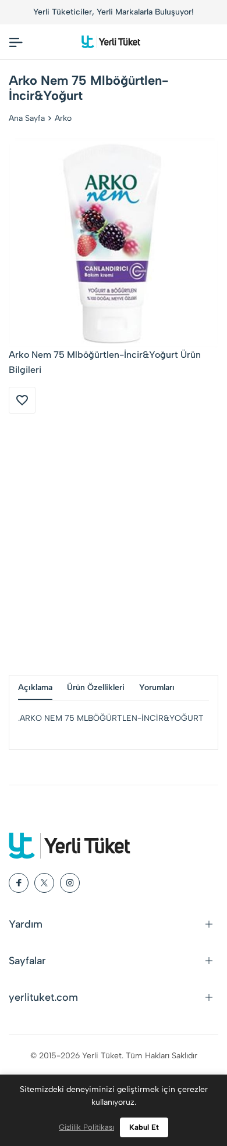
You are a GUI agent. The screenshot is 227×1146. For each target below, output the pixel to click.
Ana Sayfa (27, 118)
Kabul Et (144, 1127)
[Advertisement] (113, 544)
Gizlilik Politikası (86, 1127)
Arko (63, 118)
